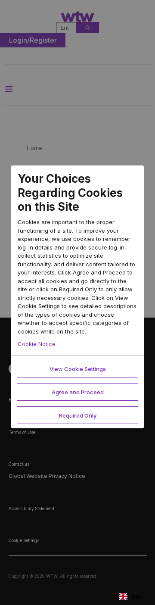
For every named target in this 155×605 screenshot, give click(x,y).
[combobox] (129, 596)
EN (136, 597)
